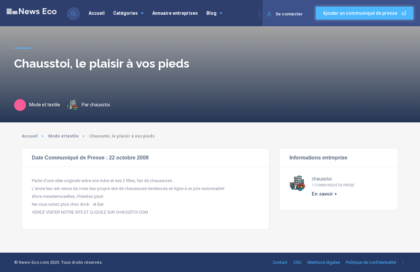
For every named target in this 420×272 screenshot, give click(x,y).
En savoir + (324, 194)
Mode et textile (63, 136)
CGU (297, 262)
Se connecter (289, 13)
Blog (211, 13)
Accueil (97, 13)
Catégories (125, 13)
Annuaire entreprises (175, 13)
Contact (280, 262)
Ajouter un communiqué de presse (360, 13)
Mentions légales (323, 262)
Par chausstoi (96, 104)
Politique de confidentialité (371, 262)
